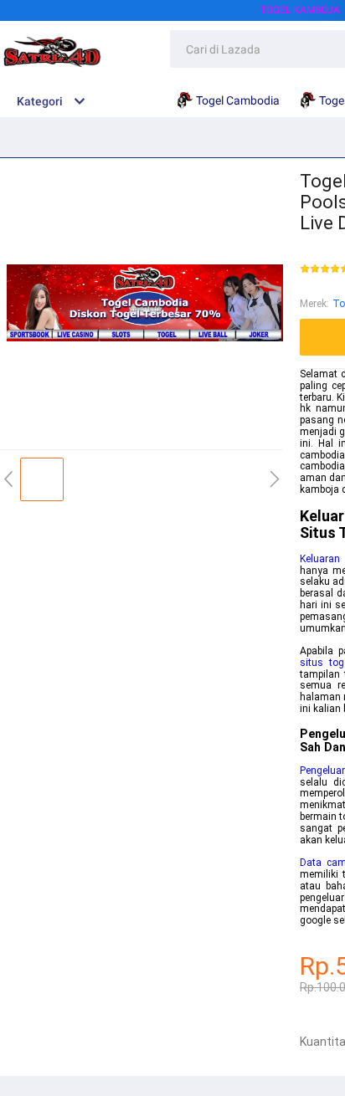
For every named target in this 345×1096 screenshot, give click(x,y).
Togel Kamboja (300, 10)
